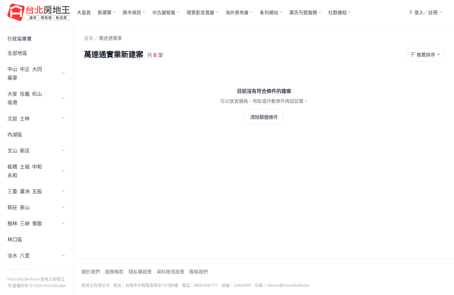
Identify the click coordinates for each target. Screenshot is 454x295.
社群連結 (337, 12)
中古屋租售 (163, 12)
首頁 (88, 38)
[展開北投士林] (63, 118)
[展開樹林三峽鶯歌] (63, 223)
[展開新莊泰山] (63, 207)
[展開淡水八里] (63, 255)
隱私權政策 (140, 271)
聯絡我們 (198, 271)
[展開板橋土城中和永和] (63, 171)
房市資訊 (132, 12)
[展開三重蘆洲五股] (63, 191)
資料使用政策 (170, 271)
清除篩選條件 (264, 117)
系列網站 (269, 12)
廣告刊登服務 (303, 12)
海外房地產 (237, 12)
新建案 (104, 12)
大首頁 (84, 12)
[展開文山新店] (63, 151)
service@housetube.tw (288, 285)
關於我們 (91, 271)
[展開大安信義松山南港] (63, 98)
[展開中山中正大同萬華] (63, 73)
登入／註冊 (426, 12)
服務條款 (114, 271)
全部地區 (17, 53)
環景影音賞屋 (200, 12)
